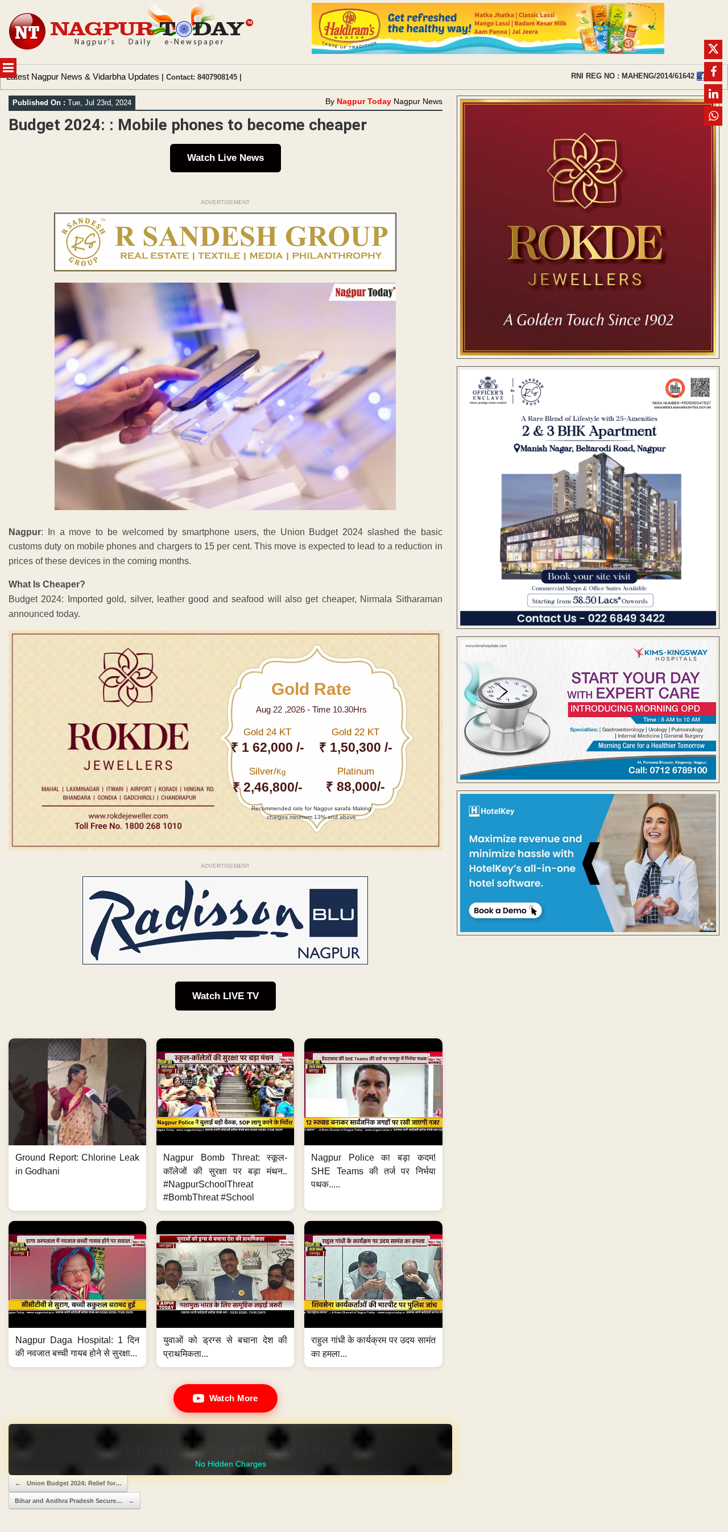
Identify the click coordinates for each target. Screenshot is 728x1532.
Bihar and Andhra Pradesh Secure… (74, 1500)
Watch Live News (225, 157)
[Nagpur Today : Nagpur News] (132, 32)
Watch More (233, 1398)
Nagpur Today (364, 101)
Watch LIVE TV (225, 996)
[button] (77, 1124)
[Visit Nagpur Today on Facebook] (701, 76)
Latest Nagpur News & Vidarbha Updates (82, 76)
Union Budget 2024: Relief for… (68, 1483)
